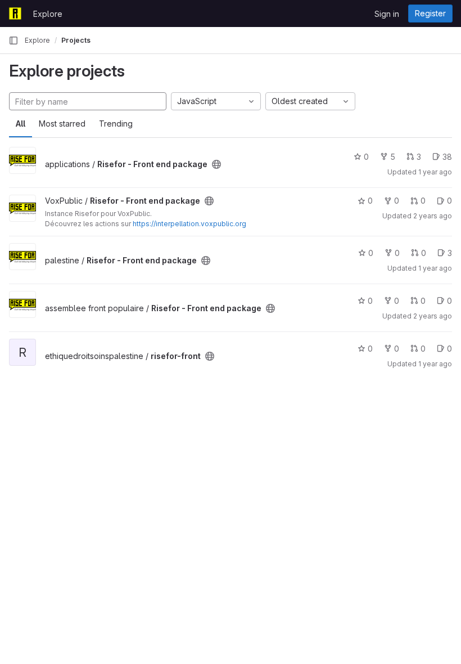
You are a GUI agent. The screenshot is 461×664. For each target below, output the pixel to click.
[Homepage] (15, 14)
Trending (116, 123)
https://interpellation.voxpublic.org (189, 223)
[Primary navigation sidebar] (13, 41)
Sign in (386, 14)
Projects (76, 40)
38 (447, 156)
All (20, 123)
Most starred (62, 123)
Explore (47, 14)
